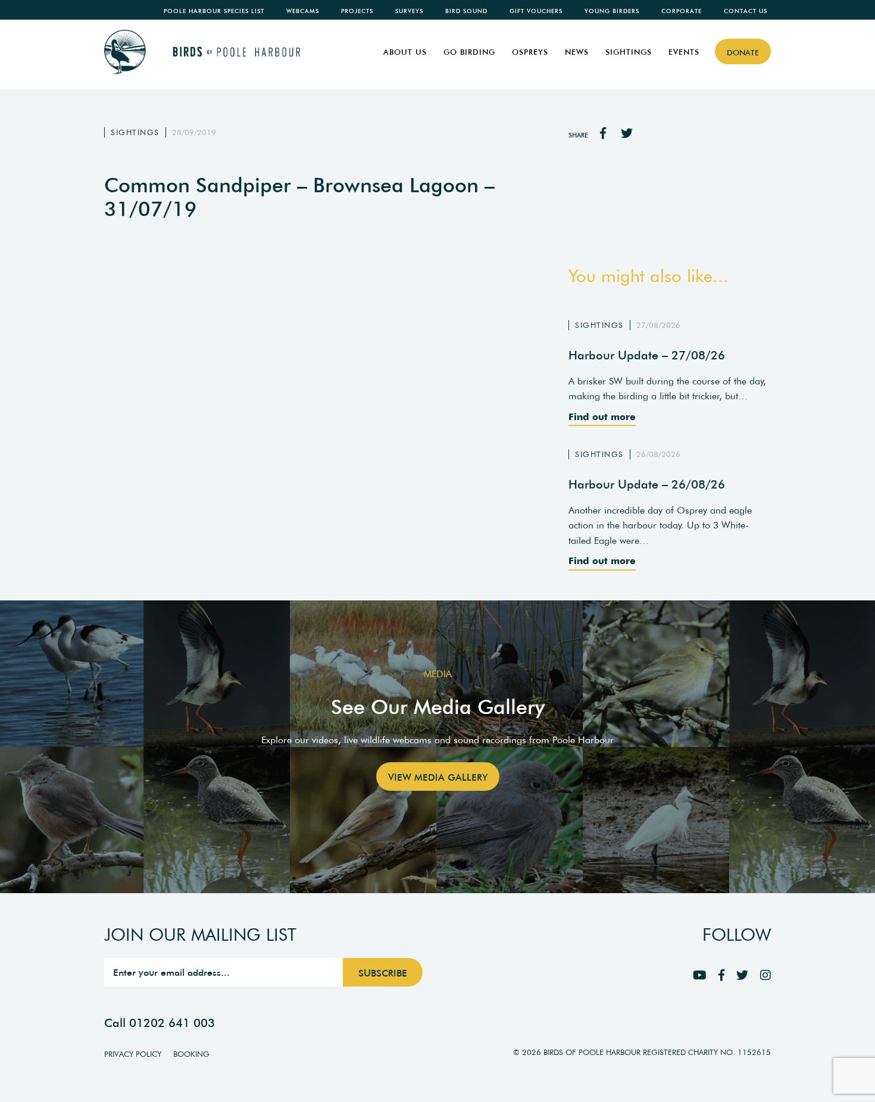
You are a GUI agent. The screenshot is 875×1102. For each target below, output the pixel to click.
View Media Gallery (438, 777)
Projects (357, 11)
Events (683, 52)
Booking (191, 1054)
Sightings (628, 52)
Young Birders (612, 11)
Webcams (302, 11)
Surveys (409, 11)
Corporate (681, 11)
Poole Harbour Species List (214, 11)
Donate (743, 53)
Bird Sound (466, 11)
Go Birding (469, 52)
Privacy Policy (132, 1054)
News (577, 52)
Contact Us (745, 11)
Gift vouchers (536, 11)
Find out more (602, 416)
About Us (405, 52)
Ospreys (530, 52)
